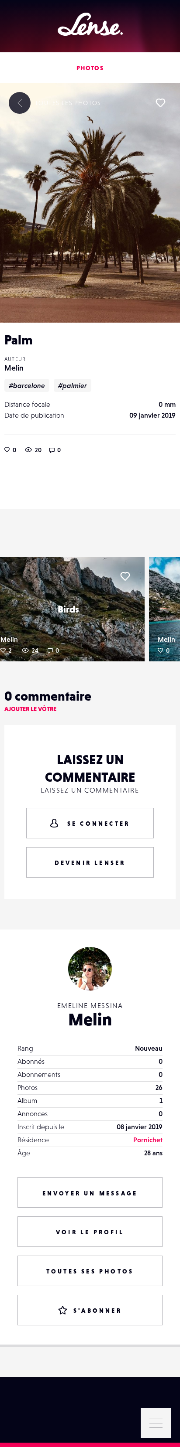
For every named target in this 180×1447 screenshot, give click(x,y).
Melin (14, 367)
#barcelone (27, 385)
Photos (90, 68)
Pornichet (148, 1140)
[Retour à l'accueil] (90, 24)
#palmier (72, 385)
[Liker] (160, 103)
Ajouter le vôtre (30, 708)
